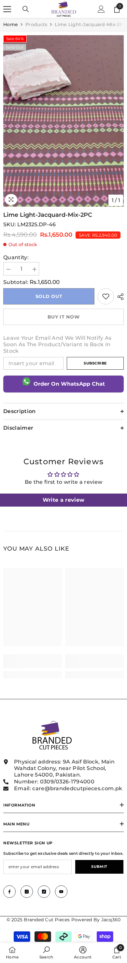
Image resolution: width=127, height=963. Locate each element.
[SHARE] (119, 296)
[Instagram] (27, 891)
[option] (63, 121)
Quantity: (16, 257)
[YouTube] (61, 891)
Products (36, 24)
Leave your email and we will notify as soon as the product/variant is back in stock (57, 344)
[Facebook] (9, 891)
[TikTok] (44, 891)
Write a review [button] (63, 500)
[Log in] (101, 9)
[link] (106, 296)
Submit (99, 866)
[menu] (7, 9)
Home (10, 24)
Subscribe (95, 363)
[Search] (26, 9)
